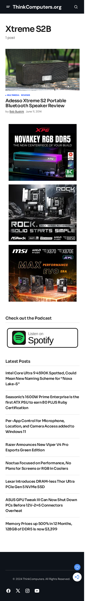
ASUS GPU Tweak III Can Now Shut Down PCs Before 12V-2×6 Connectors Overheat (41, 505)
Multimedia (13, 95)
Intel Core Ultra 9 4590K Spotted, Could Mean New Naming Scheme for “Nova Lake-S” (40, 378)
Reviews (25, 95)
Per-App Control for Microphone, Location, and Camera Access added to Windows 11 (39, 426)
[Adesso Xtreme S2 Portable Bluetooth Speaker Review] (42, 70)
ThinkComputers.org (37, 7)
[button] (8, 7)
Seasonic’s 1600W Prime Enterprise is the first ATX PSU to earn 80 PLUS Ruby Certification (42, 402)
